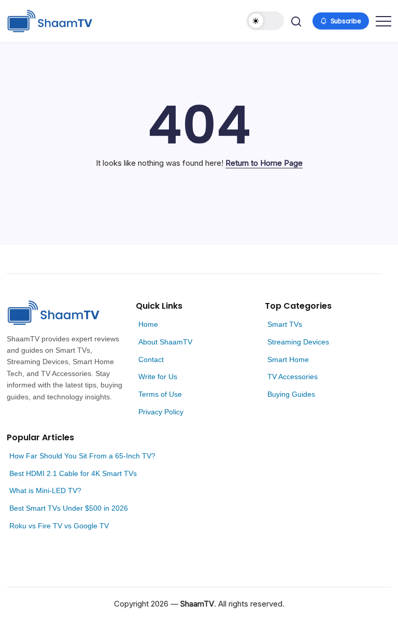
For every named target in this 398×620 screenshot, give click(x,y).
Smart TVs (284, 324)
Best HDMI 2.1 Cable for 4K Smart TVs (73, 473)
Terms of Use (160, 394)
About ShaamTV (165, 342)
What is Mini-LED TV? (45, 490)
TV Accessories (292, 376)
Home (148, 324)
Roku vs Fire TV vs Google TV (59, 526)
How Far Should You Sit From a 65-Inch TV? (82, 456)
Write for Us (157, 376)
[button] (265, 20)
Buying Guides (291, 394)
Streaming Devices (298, 342)
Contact (151, 359)
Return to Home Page (264, 163)
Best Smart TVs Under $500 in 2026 (68, 508)
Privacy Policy (160, 412)
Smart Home (288, 359)
